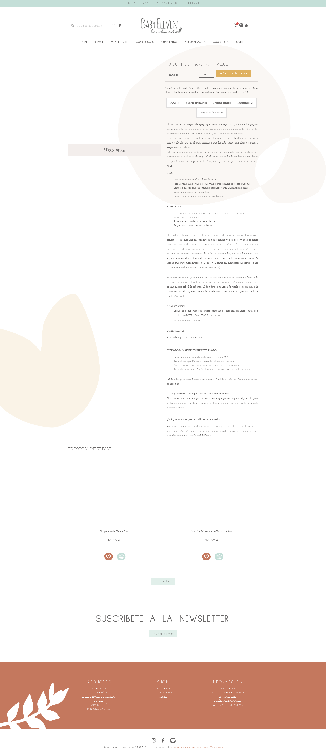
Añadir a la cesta (233, 73)
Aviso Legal (227, 696)
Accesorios (221, 42)
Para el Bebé (119, 42)
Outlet (240, 42)
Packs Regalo (145, 42)
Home (84, 42)
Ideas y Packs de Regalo (98, 696)
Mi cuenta (163, 688)
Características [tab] (245, 102)
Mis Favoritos (163, 692)
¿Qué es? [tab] (175, 102)
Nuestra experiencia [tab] (196, 102)
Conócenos (228, 688)
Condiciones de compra (227, 692)
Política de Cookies (227, 700)
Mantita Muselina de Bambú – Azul (212, 531)
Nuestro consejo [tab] (222, 102)
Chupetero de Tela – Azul (114, 531)
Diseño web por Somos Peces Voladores (197, 746)
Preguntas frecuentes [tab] (211, 112)
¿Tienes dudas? (114, 150)
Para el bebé (98, 704)
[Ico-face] (120, 26)
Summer (99, 42)
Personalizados (195, 42)
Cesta (163, 696)
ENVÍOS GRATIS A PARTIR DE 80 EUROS (163, 3)
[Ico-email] (172, 740)
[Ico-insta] (114, 26)
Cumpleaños (169, 42)
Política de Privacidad (227, 704)
